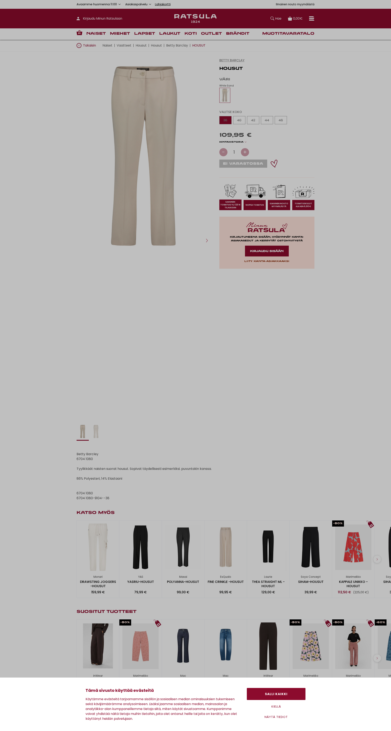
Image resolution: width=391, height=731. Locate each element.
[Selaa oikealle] (377, 559)
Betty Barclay (177, 45)
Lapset (144, 33)
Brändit (237, 33)
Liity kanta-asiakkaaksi (266, 261)
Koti (191, 33)
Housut (141, 45)
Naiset (96, 33)
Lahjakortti (163, 4)
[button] (207, 240)
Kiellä (276, 706)
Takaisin (89, 45)
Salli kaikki (276, 694)
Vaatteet (124, 45)
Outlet (211, 33)
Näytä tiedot (276, 717)
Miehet (120, 33)
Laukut (169, 33)
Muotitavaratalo (288, 33)
